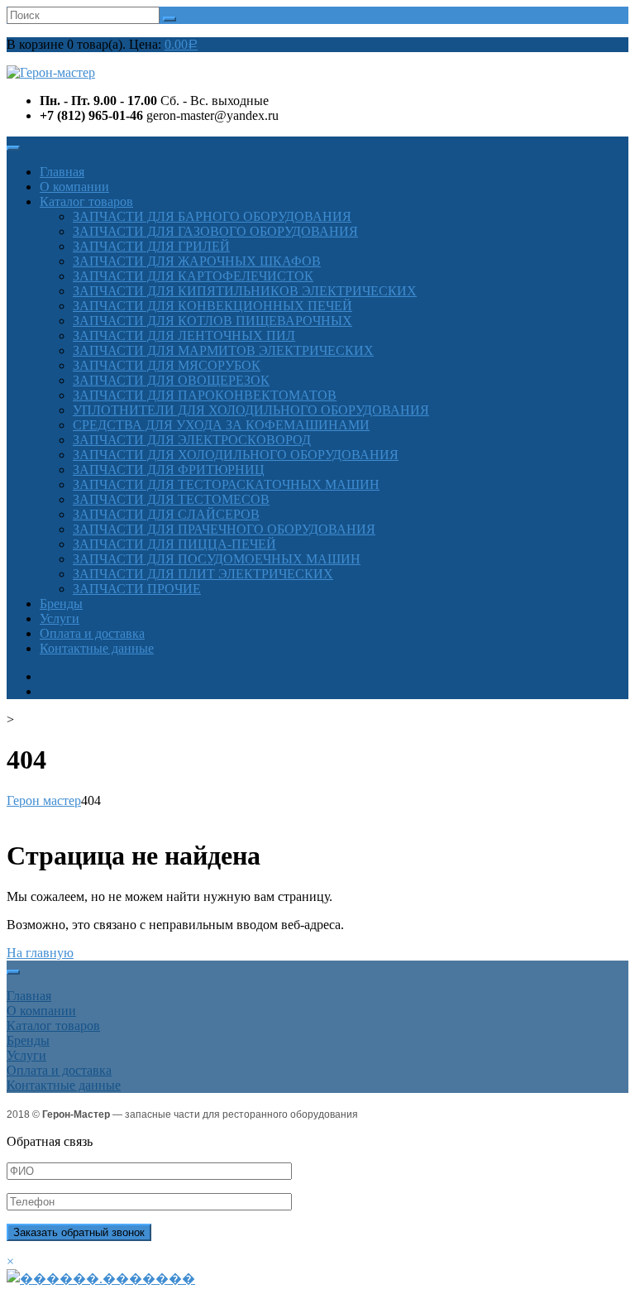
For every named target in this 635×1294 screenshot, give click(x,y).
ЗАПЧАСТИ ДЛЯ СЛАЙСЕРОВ (166, 514)
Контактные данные (97, 648)
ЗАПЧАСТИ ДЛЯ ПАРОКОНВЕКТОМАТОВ (205, 395)
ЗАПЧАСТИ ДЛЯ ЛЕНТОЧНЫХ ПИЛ (184, 335)
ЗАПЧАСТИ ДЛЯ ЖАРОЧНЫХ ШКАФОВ (197, 261)
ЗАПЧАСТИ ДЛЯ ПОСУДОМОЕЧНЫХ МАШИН (216, 559)
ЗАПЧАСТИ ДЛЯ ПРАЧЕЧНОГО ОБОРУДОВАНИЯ (224, 529)
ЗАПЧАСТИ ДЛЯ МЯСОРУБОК (166, 365)
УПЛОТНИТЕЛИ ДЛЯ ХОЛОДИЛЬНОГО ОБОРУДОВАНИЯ (251, 410)
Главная (62, 172)
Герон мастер (44, 800)
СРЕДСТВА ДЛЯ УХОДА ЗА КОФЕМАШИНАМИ (221, 425)
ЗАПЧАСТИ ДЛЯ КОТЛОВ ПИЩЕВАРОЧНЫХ (212, 321)
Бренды (61, 604)
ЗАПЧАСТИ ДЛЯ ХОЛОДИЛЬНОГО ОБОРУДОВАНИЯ (236, 455)
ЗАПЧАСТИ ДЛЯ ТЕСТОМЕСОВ (171, 499)
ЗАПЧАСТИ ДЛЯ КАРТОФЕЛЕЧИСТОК (193, 276)
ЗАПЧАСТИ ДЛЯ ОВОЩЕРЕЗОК (171, 380)
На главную (40, 953)
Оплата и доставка (92, 633)
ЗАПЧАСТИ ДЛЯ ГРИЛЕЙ (151, 246)
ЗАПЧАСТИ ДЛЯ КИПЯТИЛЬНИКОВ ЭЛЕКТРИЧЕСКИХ (245, 291)
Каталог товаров (86, 201)
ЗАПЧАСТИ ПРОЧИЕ (137, 589)
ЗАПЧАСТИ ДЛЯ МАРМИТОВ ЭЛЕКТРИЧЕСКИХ (223, 350)
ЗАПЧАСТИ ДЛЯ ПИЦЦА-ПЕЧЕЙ (174, 544)
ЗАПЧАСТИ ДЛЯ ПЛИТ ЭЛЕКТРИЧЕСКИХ (203, 574)
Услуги (59, 618)
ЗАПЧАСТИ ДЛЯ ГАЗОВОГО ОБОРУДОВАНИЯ (215, 231)
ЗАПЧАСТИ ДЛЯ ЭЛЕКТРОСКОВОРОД (192, 440)
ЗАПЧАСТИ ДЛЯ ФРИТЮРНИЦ (169, 469)
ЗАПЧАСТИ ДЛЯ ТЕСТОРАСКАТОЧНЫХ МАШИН (226, 484)
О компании (74, 187)
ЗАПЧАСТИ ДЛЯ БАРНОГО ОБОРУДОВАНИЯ (212, 216)
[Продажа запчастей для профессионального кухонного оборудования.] (51, 72)
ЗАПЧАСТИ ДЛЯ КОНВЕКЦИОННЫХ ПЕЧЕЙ (212, 306)
